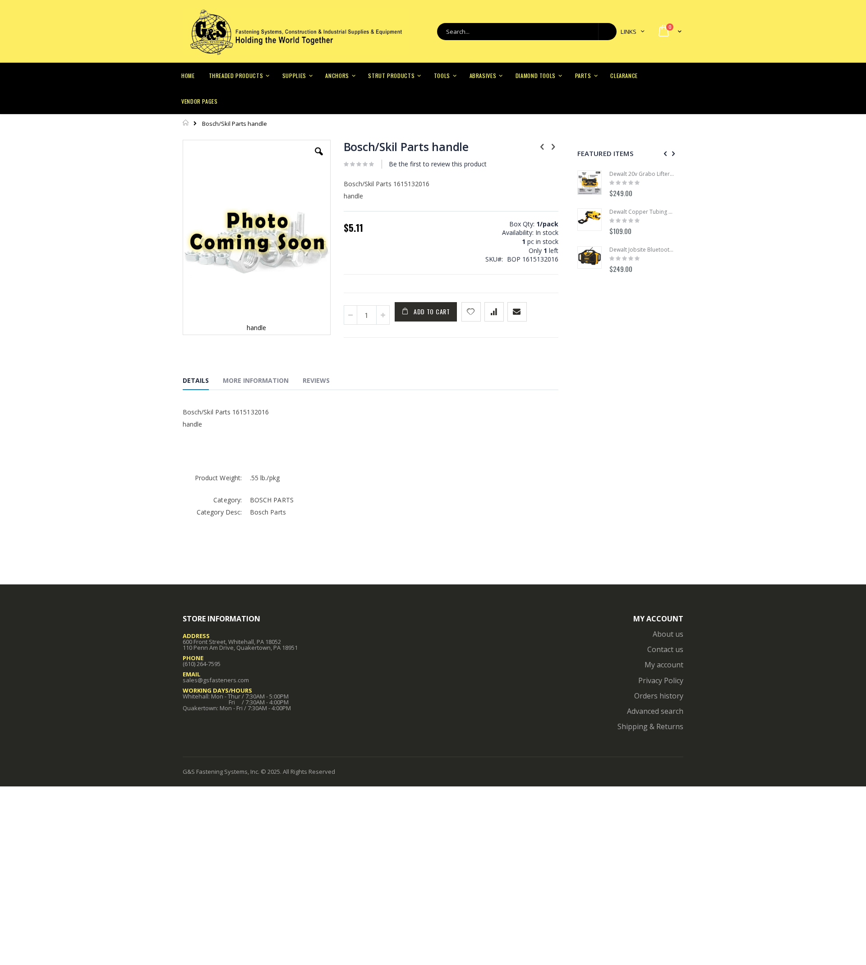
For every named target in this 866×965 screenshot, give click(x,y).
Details (196, 380)
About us (668, 634)
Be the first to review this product (438, 164)
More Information (256, 380)
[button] (319, 158)
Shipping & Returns (650, 726)
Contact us (665, 649)
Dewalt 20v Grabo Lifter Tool (641, 174)
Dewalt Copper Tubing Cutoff (641, 212)
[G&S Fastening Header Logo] (295, 31)
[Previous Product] (542, 146)
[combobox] (527, 32)
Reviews (316, 380)
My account (664, 665)
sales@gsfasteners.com (216, 680)
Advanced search (655, 711)
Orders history (658, 696)
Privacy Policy (660, 680)
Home (186, 123)
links (628, 32)
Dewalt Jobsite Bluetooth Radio (641, 249)
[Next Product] (553, 146)
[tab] (202, 382)
